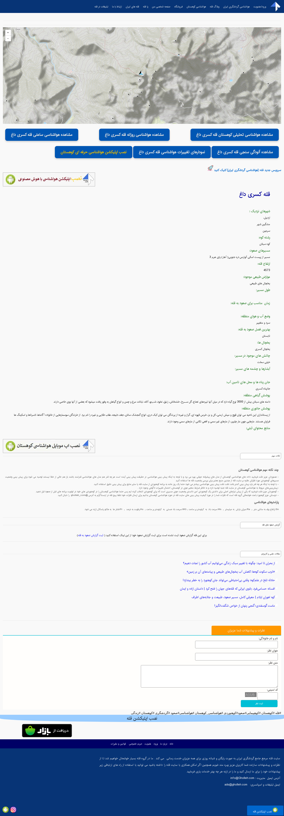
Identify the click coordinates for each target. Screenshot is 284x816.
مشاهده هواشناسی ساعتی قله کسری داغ (41, 135)
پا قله (145, 6)
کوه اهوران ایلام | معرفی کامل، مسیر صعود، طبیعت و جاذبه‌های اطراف (233, 597)
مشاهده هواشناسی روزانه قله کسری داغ (134, 135)
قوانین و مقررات (118, 744)
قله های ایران (132, 6)
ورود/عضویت (259, 6)
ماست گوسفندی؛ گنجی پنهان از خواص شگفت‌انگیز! (244, 605)
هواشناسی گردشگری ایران (236, 6)
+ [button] (8, 32)
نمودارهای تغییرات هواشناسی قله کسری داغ (172, 152)
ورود (156, 744)
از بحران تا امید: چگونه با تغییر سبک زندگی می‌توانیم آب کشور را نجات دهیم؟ (229, 563)
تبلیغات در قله (101, 6)
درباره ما (163, 744)
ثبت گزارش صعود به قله (90, 535)
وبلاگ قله (214, 6)
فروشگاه (178, 6)
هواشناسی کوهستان (196, 6)
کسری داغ (250, 194)
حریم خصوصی (135, 744)
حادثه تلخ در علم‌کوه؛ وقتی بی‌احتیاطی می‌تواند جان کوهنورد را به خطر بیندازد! (229, 580)
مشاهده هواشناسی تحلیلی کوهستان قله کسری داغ (234, 135)
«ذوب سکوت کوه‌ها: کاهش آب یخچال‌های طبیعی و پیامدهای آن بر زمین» (231, 571)
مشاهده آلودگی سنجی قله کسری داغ (245, 152)
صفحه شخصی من (161, 6)
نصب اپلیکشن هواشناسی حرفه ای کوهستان (94, 152)
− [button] (8, 38)
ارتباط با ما (117, 6)
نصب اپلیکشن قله (263, 811)
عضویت (148, 744)
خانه (171, 744)
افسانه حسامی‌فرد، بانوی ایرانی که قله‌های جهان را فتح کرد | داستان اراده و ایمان (227, 588)
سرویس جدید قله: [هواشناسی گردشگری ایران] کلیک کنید (247, 170)
